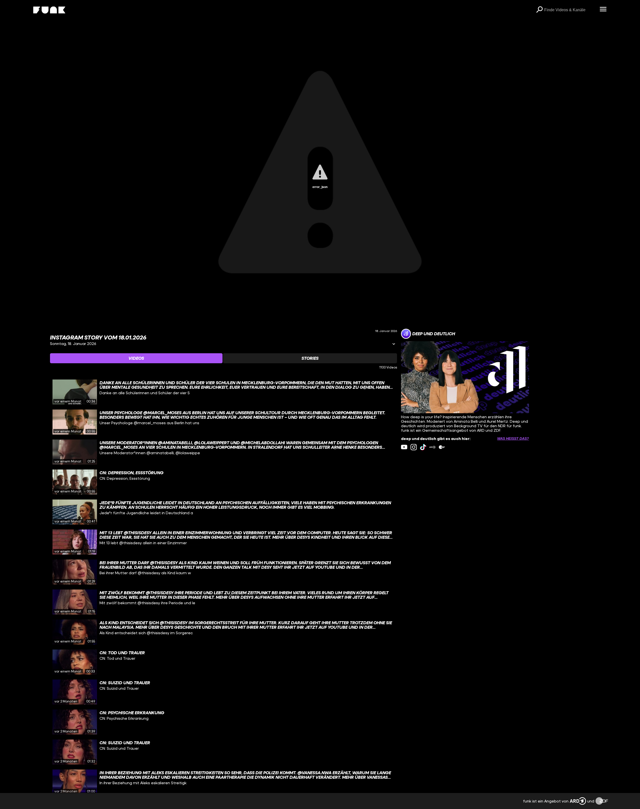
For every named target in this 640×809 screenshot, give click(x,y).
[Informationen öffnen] (393, 344)
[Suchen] (539, 10)
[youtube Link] (404, 447)
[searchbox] (570, 10)
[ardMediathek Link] (432, 447)
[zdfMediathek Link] (442, 447)
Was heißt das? (513, 438)
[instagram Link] (413, 447)
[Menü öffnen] (603, 9)
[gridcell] (223, 392)
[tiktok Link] (423, 447)
